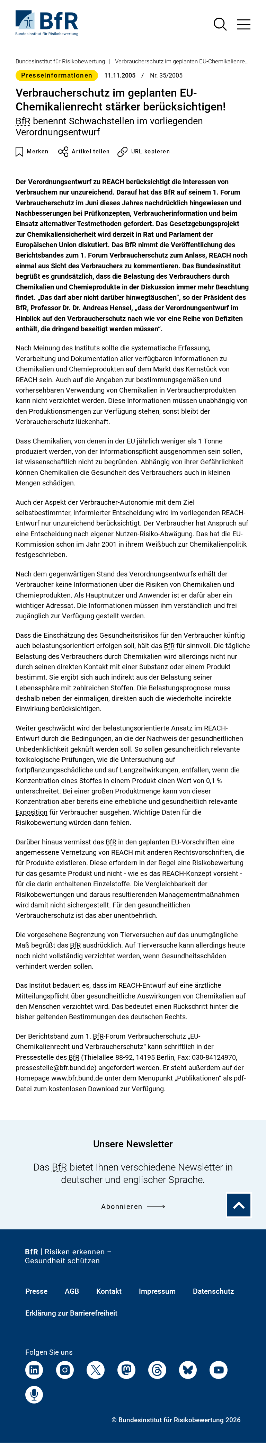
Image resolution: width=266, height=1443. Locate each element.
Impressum (157, 1291)
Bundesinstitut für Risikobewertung (60, 61)
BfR (23, 121)
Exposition (31, 812)
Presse (36, 1291)
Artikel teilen (91, 152)
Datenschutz (213, 1291)
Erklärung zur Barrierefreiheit (71, 1313)
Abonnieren (122, 1207)
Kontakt (109, 1291)
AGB (72, 1291)
